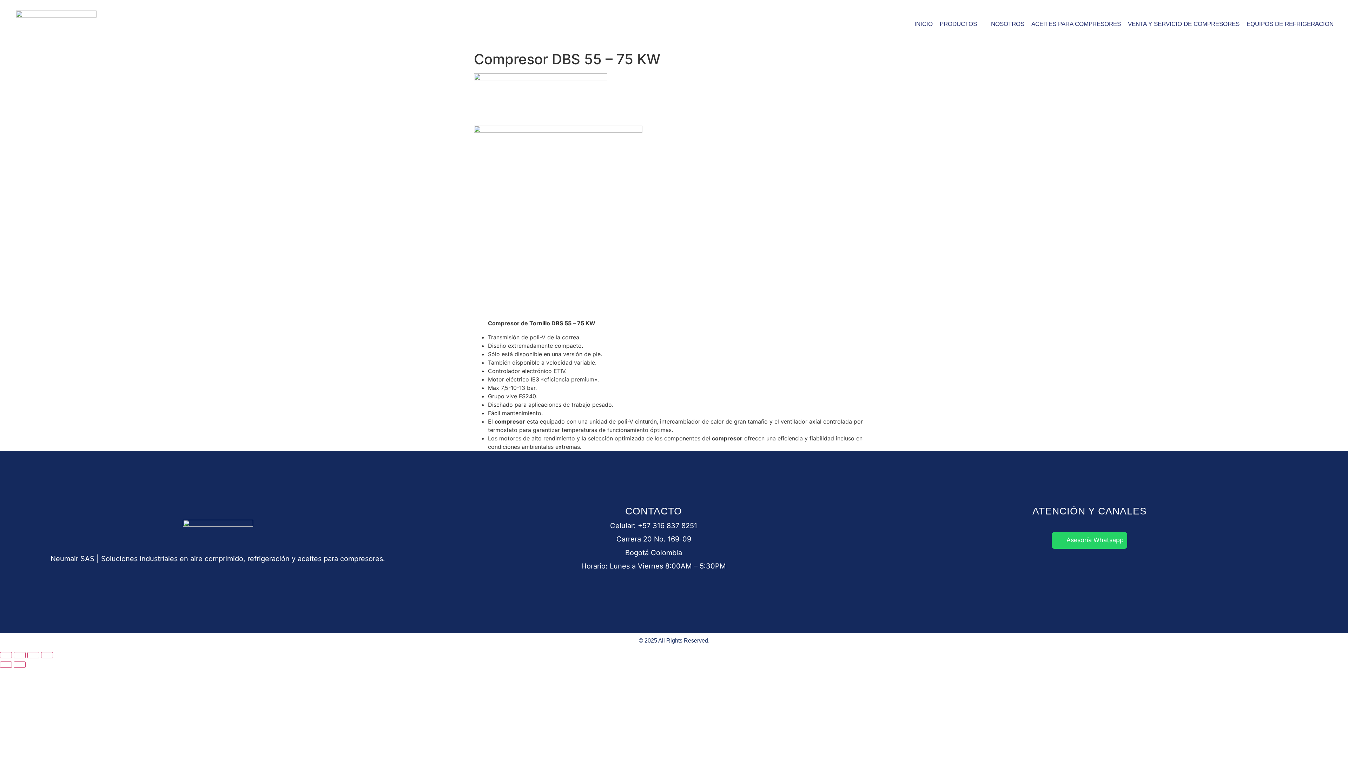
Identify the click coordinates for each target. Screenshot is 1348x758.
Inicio (923, 24)
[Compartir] (33, 655)
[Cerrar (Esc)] (47, 655)
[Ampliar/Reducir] (6, 655)
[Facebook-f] (1050, 568)
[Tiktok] (1155, 568)
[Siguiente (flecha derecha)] (20, 664)
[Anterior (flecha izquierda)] (6, 664)
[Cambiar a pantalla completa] (20, 655)
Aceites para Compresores (1076, 24)
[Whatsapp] (1023, 568)
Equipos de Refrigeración (1290, 24)
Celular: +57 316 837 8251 (653, 525)
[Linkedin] (1076, 568)
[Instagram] (1102, 568)
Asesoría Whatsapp (1095, 540)
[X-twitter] (1129, 568)
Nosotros (1007, 24)
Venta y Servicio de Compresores (1184, 24)
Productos (958, 24)
